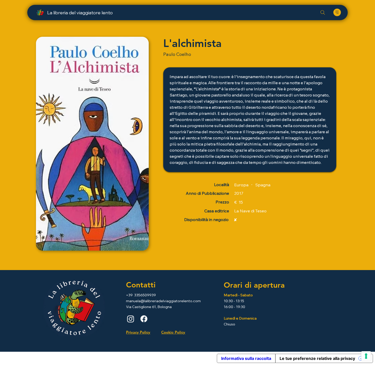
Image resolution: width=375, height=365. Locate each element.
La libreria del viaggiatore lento (80, 13)
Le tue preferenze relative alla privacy (317, 358)
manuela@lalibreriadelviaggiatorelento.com (163, 301)
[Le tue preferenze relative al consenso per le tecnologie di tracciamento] (366, 356)
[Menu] (337, 12)
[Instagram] (130, 318)
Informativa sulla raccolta (246, 358)
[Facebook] (143, 318)
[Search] (323, 12)
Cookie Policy (173, 332)
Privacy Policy (138, 332)
